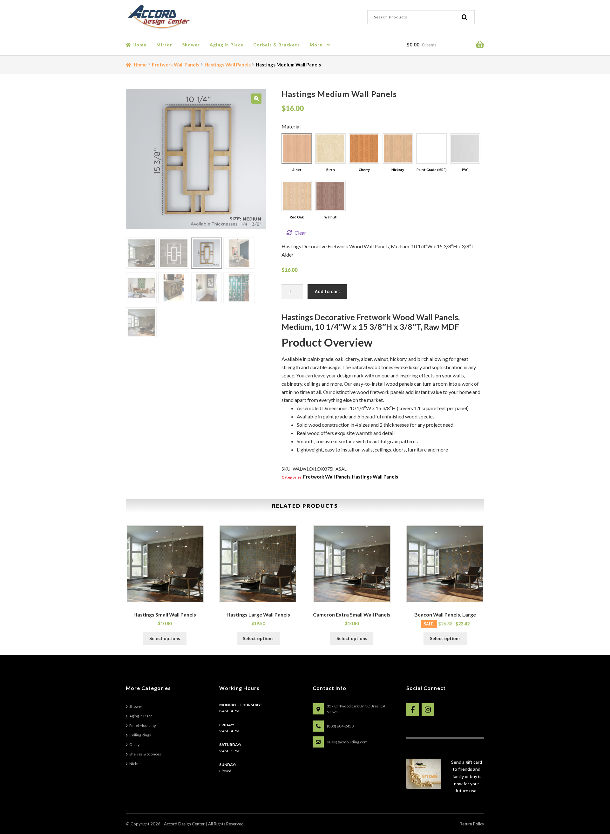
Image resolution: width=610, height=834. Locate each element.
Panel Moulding (142, 725)
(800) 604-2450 (340, 726)
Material (291, 126)
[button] (256, 98)
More (316, 44)
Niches (135, 763)
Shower (191, 44)
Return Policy (472, 823)
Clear (300, 233)
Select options (164, 638)
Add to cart (327, 291)
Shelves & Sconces (145, 754)
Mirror (164, 44)
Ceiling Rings (140, 735)
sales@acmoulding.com (347, 742)
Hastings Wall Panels (228, 64)
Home (138, 44)
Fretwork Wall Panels (175, 64)
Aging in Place (226, 44)
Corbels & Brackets (276, 44)
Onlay (134, 744)
